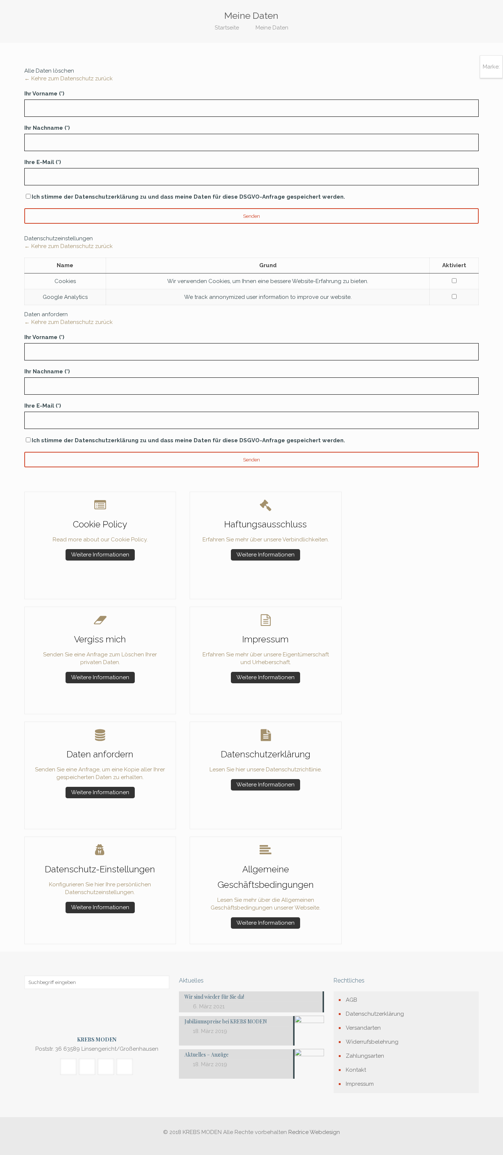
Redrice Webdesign (314, 1132)
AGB (351, 1000)
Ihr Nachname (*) (47, 128)
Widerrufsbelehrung (372, 1042)
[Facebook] (251, 1143)
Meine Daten (272, 27)
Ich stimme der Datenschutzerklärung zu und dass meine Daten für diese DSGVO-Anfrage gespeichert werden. (188, 196)
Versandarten (363, 1028)
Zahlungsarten (365, 1056)
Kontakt (356, 1070)
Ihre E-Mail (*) (42, 162)
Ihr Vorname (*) (44, 93)
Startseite (227, 27)
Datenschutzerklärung (375, 1014)
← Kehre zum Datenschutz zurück (68, 78)
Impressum (360, 1084)
